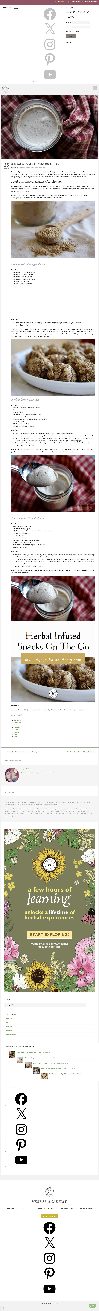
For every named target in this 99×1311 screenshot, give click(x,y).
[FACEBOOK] (49, 21)
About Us (24, 1208)
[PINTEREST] (49, 66)
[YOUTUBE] (49, 81)
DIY (7, 1023)
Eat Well (9, 1031)
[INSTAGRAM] (49, 51)
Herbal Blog (10, 1208)
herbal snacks (40, 168)
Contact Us (16, 8)
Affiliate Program (67, 1208)
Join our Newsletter (49, 1216)
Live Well (9, 1027)
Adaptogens (15, 198)
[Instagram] (21, 1136)
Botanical (9, 1019)
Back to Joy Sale (67, 2)
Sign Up (69, 42)
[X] (49, 36)
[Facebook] (21, 1106)
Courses (51, 1208)
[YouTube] (21, 1167)
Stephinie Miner (24, 168)
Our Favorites (11, 1035)
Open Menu (95, 88)
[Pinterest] (21, 1151)
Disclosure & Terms (86, 1208)
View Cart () (7, 7)
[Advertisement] (54, 302)
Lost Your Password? (72, 31)
